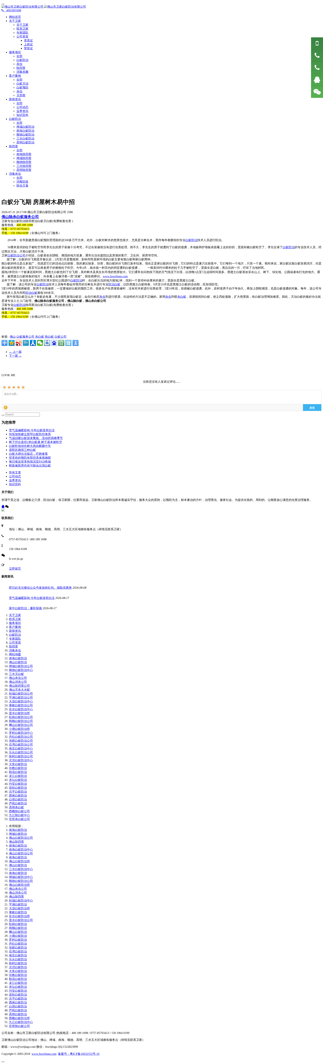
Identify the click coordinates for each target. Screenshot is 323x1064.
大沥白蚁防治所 (19, 908)
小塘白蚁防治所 (19, 728)
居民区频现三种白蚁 (22, 449)
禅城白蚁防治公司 (21, 666)
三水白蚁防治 (25, 138)
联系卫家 (22, 28)
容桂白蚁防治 (18, 787)
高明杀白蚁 (16, 807)
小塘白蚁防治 (18, 935)
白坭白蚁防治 (18, 799)
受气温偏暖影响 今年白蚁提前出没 (32, 430)
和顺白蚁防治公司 (21, 721)
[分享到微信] (40, 343)
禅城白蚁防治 (25, 126)
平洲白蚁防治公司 (21, 697)
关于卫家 (22, 24)
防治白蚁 (114, 284)
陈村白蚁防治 (18, 963)
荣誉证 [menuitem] (28, 48)
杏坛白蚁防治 (18, 779)
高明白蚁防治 (25, 142)
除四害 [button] (13, 146)
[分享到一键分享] (76, 343)
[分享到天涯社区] (68, 343)
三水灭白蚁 (16, 674)
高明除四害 (23, 169)
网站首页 (15, 16)
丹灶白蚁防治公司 (21, 736)
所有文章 (15, 472)
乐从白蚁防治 (18, 959)
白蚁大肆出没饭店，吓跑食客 (28, 453)
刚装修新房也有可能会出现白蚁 (30, 465)
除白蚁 (49, 336)
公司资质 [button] (22, 36)
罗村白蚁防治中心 (21, 732)
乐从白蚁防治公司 (21, 752)
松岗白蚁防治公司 (21, 717)
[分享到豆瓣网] (61, 343)
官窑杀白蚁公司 (19, 819)
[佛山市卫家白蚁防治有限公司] (161, 7)
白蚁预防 (22, 87)
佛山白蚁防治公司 (21, 837)
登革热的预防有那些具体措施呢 (30, 457)
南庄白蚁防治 (18, 955)
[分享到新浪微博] (19, 343)
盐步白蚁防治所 (19, 916)
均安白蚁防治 (18, 783)
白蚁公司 (61, 336)
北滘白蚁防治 (18, 967)
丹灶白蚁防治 (18, 943)
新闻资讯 (15, 630)
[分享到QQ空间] (12, 343)
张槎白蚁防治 (18, 947)
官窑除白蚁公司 (19, 1026)
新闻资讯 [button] (15, 99)
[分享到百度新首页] (54, 343)
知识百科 (22, 115)
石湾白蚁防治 (18, 951)
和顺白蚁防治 (18, 928)
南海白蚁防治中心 (21, 849)
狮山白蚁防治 (18, 931)
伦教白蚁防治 (18, 768)
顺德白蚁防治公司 (21, 880)
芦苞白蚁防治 (18, 803)
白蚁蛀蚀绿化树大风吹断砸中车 (30, 445)
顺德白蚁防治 (25, 134)
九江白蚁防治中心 (21, 1022)
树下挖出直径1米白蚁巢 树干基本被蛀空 (35, 442)
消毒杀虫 (15, 650)
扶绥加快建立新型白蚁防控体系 (30, 434)
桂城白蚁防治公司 (21, 693)
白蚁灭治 (22, 83)
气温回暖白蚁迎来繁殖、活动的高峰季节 (36, 438)
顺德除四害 (23, 162)
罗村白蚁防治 (18, 939)
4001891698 (12, 10)
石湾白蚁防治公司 (21, 744)
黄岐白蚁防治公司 (21, 705)
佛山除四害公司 (19, 685)
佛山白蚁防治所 (19, 861)
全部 (19, 56)
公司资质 (15, 642)
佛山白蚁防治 (18, 662)
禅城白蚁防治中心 (21, 877)
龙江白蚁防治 (18, 776)
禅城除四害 (23, 158)
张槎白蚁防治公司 (21, 740)
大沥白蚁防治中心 (21, 701)
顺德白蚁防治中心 (21, 670)
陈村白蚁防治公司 (21, 756)
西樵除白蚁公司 (19, 811)
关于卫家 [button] (15, 20)
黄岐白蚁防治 (18, 912)
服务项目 (15, 623)
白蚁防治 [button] (15, 118)
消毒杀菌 (22, 71)
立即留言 (15, 568)
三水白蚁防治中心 (21, 869)
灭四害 (20, 95)
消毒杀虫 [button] (15, 173)
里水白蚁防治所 (19, 713)
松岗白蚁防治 (18, 924)
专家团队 (22, 32)
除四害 (20, 67)
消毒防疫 (22, 181)
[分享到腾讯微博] (26, 343)
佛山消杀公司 (18, 681)
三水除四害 (23, 166)
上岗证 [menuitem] (28, 44)
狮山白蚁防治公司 (21, 725)
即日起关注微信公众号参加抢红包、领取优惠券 (40, 587)
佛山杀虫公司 (18, 677)
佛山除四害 (16, 841)
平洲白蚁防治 (18, 904)
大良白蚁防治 (18, 764)
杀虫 (19, 64)
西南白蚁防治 (18, 795)
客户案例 (15, 626)
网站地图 (15, 654)
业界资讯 (22, 111)
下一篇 (15, 355)
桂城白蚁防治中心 (21, 900)
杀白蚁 (181, 296)
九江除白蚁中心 (19, 815)
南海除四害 (23, 154)
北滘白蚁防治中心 (21, 760)
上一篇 (15, 351)
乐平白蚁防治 (18, 791)
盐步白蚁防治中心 (21, 709)
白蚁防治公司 (16, 255)
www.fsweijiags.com (115, 276)
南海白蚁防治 (25, 130)
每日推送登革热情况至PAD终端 (30, 461)
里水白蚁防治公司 (21, 920)
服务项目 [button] (15, 52)
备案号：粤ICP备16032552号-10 (78, 1053)
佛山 (13, 336)
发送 (312, 407)
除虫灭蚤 (22, 185)
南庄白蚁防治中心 (21, 748)
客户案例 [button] (15, 75)
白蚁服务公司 (25, 336)
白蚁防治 (22, 60)
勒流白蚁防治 (18, 772)
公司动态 (22, 107)
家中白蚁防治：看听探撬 (25, 608)
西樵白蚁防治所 (19, 1018)
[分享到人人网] (33, 343)
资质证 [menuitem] (28, 40)
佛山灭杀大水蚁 (19, 689)
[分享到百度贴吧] (47, 343)
